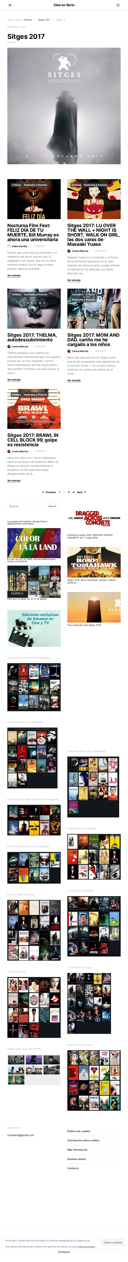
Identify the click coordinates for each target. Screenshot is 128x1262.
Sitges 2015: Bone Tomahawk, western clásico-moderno (91, 581)
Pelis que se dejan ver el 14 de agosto (27, 598)
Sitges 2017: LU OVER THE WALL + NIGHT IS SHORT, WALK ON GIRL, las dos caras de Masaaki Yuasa (93, 235)
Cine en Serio (64, 5)
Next (79, 492)
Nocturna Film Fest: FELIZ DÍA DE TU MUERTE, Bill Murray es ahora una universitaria (33, 232)
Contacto (73, 1168)
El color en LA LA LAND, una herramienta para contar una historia (31, 560)
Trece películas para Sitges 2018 (84, 625)
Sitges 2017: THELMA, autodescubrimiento (32, 337)
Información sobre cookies (83, 1140)
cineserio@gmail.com (20, 1135)
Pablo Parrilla (19, 246)
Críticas (16, 184)
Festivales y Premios (35, 184)
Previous (51, 492)
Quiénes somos (76, 1159)
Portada (28, 19)
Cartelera (77, 294)
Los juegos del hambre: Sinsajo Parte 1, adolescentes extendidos (27, 522)
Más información (77, 1149)
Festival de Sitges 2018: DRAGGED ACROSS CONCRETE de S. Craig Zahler (89, 536)
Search (52, 506)
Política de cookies (78, 1131)
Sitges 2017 (44, 19)
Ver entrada (13, 275)
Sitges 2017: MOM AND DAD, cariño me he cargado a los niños (93, 339)
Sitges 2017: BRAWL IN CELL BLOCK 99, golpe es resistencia (32, 439)
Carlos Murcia (80, 250)
